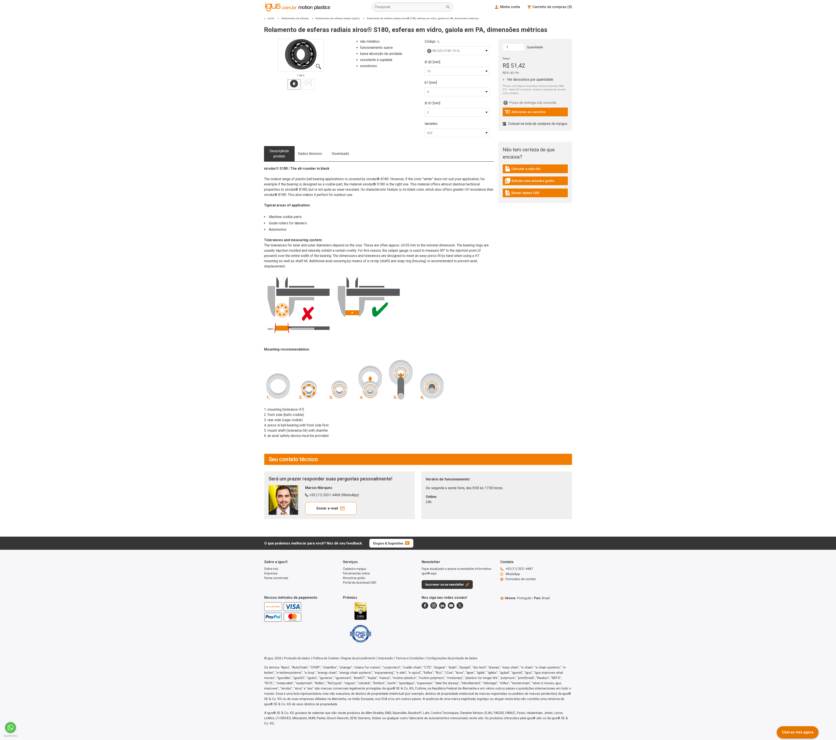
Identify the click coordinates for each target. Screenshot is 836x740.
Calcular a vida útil (524, 170)
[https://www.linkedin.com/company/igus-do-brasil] (442, 605)
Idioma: (518, 598)
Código (430, 41)
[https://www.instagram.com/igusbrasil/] (433, 605)
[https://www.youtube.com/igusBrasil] (451, 605)
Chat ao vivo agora (797, 732)
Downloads (340, 154)
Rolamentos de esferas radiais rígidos (338, 18)
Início (271, 18)
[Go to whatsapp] (10, 727)
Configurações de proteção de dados (452, 658)
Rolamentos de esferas (295, 18)
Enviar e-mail (327, 508)
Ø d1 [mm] (432, 103)
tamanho (431, 124)
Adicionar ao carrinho (525, 113)
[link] (535, 170)
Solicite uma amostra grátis (529, 182)
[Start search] (448, 7)
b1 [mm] (431, 82)
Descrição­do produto (279, 153)
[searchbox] (409, 7)
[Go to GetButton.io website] (10, 736)
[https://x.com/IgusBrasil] (460, 605)
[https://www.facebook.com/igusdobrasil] (425, 605)
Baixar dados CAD (522, 194)
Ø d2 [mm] (432, 62)
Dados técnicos (310, 154)
